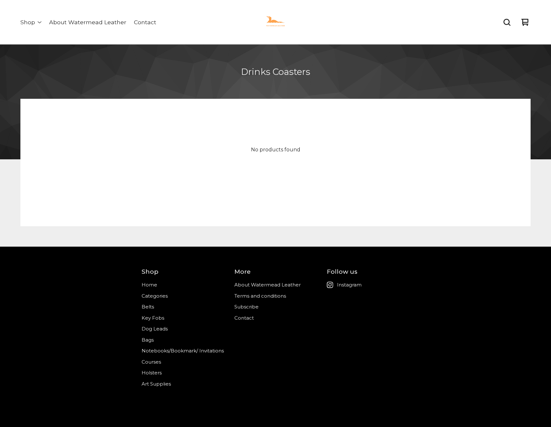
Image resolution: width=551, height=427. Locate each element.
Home (149, 285)
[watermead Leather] (275, 22)
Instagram (349, 285)
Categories (155, 296)
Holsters (152, 373)
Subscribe (246, 307)
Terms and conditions (260, 296)
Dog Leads (155, 329)
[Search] (507, 22)
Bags (148, 340)
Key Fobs (153, 318)
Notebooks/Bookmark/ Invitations (183, 351)
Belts (148, 307)
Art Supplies (156, 384)
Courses (151, 362)
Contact (145, 22)
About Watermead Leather (87, 22)
